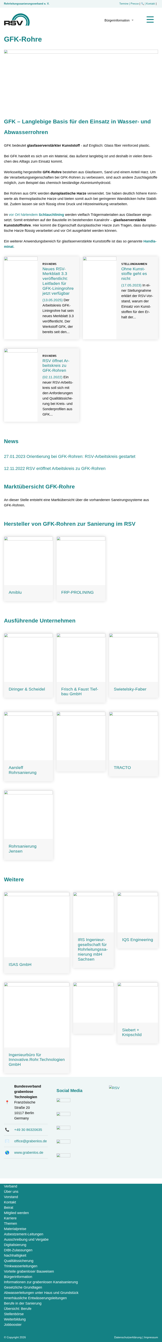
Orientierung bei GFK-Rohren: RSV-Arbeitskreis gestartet (80, 456)
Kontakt (10, 1202)
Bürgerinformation (117, 20)
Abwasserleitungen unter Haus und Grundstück (41, 1293)
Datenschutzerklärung (128, 1337)
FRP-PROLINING (77, 592)
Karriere (10, 1218)
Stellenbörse (14, 1314)
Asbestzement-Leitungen (23, 1234)
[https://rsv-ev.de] (17, 24)
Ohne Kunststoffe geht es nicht (134, 274)
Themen (10, 1224)
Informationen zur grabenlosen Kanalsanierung (41, 1282)
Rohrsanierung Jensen (23, 848)
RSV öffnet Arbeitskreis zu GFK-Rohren (55, 365)
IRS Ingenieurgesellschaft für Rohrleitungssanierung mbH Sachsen (93, 949)
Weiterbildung (15, 1319)
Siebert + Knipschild (132, 1032)
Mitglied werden (16, 1213)
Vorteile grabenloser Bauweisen (29, 1271)
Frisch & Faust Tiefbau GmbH (79, 691)
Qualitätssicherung (18, 1261)
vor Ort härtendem (36, 215)
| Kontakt (150, 3)
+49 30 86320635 (28, 1130)
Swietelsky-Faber (130, 689)
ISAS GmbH (20, 964)
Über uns (11, 1192)
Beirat (8, 1208)
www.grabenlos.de (28, 1153)
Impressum (151, 1337)
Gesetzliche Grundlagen (23, 1287)
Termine (123, 3)
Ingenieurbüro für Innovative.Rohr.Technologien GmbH (37, 1059)
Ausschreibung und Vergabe (26, 1239)
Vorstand (11, 1197)
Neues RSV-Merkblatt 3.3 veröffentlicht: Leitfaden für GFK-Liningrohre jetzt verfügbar (58, 281)
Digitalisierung (15, 1245)
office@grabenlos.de (30, 1141)
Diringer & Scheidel (27, 689)
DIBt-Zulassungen (18, 1250)
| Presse (134, 3)
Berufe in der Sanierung (22, 1303)
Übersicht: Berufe (17, 1309)
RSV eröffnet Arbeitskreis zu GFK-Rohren (65, 468)
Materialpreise (15, 1229)
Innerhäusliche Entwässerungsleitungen (35, 1298)
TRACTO (122, 767)
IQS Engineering (137, 939)
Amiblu (15, 592)
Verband (10, 1186)
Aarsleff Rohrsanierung (23, 770)
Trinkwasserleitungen (20, 1266)
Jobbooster (13, 1325)
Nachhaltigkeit (15, 1255)
